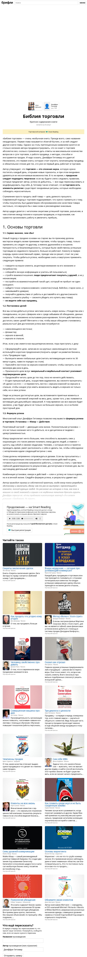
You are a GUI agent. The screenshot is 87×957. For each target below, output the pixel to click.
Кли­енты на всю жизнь (23, 803)
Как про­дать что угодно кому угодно (26, 617)
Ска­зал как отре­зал (55, 662)
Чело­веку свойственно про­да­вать (25, 663)
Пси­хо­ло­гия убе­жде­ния (23, 899)
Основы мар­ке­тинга (55, 851)
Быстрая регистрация (21, 530)
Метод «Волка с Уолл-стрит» (68, 616)
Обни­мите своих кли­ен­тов (59, 899)
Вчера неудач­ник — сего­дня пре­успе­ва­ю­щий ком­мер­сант (62, 569)
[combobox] (46, 3)
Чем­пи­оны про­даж (13, 759)
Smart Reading (53, 132)
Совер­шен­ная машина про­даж (25, 711)
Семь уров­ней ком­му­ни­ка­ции (18, 851)
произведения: (14, 936)
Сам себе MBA (60, 759)
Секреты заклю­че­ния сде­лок (18, 568)
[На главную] (7, 3)
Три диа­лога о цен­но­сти (57, 710)
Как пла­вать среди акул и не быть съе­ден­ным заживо (63, 804)
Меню (82, 3)
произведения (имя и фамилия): (20, 945)
